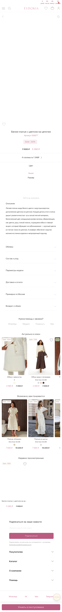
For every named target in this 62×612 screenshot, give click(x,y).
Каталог (13, 561)
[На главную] (28, 8)
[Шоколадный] (43, 383)
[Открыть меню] (3, 8)
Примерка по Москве (15, 294)
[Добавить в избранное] (3, 124)
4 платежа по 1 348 (30, 157)
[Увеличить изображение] (58, 17)
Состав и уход (12, 259)
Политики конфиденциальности (20, 545)
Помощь (13, 580)
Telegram (26, 324)
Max (52, 324)
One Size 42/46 (14, 442)
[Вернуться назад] (3, 16)
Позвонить (40, 324)
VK (26, 597)
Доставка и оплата (14, 282)
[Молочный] (14, 383)
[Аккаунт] (59, 8)
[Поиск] (9, 8)
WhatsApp (12, 324)
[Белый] (38, 383)
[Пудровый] (41, 383)
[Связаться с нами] (56, 597)
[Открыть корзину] (52, 8)
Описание (10, 204)
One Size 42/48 (41, 380)
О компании (15, 571)
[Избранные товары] (46, 8)
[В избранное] (24, 340)
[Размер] (31, 186)
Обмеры (9, 247)
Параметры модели (14, 270)
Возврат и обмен (13, 306)
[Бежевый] (14, 445)
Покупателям (16, 552)
